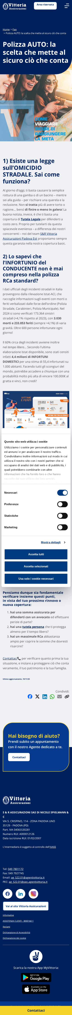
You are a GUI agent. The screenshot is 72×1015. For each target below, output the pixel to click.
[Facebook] (7, 894)
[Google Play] (36, 977)
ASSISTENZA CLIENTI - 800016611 (18, 920)
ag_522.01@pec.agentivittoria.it (28, 882)
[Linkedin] (20, 894)
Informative (8, 915)
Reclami (6, 926)
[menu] (66, 5)
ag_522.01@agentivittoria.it (27, 877)
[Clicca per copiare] (67, 696)
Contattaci (10, 658)
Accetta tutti (36, 554)
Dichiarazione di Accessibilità (16, 932)
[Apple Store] (36, 989)
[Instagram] (33, 894)
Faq (15, 29)
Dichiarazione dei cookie (14, 938)
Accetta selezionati (36, 566)
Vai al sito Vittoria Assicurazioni (26, 906)
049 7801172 (15, 869)
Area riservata (45, 4)
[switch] (62, 504)
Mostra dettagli (51, 542)
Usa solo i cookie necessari (36, 578)
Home (6, 29)
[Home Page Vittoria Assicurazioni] (14, 7)
